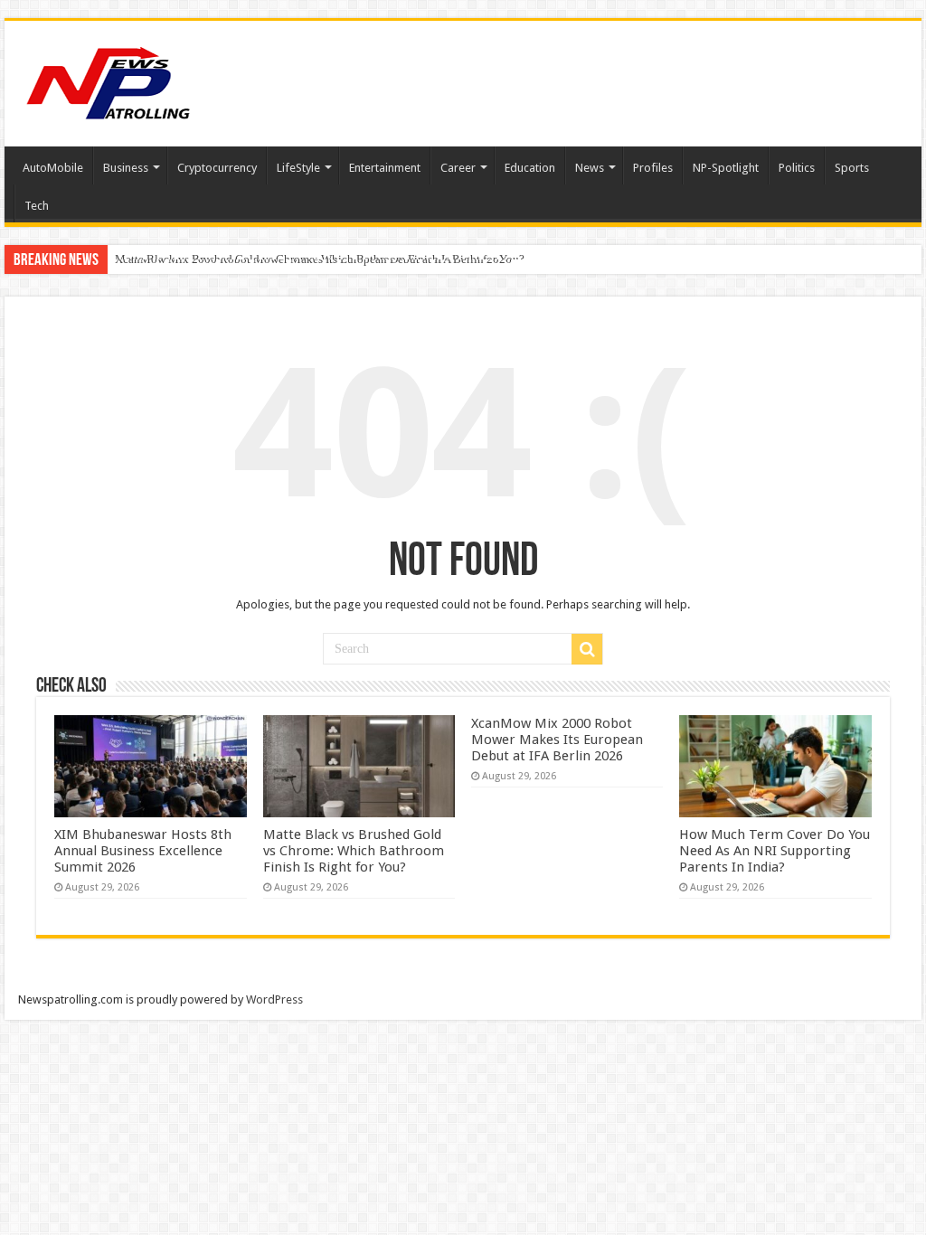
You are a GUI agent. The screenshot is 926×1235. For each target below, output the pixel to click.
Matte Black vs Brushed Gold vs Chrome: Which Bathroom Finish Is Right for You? (353, 850)
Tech (36, 205)
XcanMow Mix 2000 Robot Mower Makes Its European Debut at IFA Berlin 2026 (313, 259)
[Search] (587, 649)
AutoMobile (53, 167)
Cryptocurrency (217, 167)
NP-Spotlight (726, 167)
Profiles (653, 167)
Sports (852, 167)
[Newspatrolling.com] (108, 80)
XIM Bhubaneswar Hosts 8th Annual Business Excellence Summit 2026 (143, 850)
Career (458, 167)
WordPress (274, 999)
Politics (797, 167)
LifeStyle (298, 167)
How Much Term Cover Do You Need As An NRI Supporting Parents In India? (774, 850)
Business (125, 167)
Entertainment (384, 167)
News (589, 167)
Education (530, 167)
